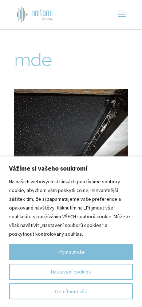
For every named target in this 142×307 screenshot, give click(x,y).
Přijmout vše (71, 252)
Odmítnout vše (71, 291)
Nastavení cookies (71, 271)
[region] (71, 231)
